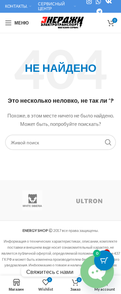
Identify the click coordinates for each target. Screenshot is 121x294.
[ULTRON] (89, 200)
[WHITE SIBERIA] (32, 200)
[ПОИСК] (108, 142)
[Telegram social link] (99, 11)
